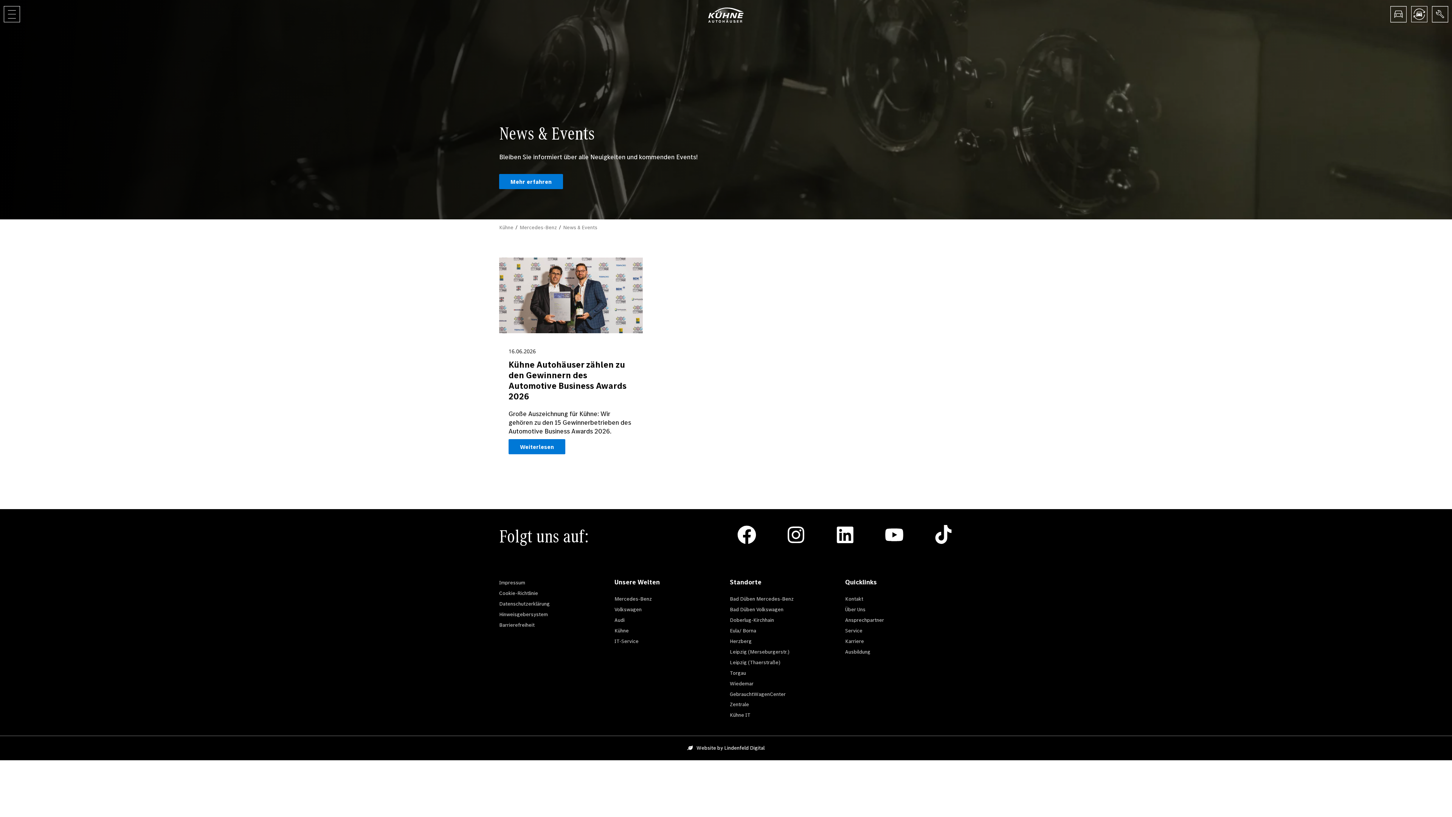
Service (854, 630)
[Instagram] (795, 534)
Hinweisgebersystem (523, 614)
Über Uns (855, 609)
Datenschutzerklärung (524, 603)
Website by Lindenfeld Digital (731, 747)
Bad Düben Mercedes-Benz (762, 598)
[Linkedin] (845, 534)
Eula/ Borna (743, 630)
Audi (619, 620)
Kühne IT (740, 714)
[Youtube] (894, 534)
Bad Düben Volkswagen (756, 609)
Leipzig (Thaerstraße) (755, 662)
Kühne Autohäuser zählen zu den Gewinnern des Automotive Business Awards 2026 (568, 380)
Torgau (738, 672)
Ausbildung (857, 651)
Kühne (506, 227)
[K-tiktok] (943, 534)
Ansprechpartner (864, 620)
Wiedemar (742, 683)
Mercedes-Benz (538, 227)
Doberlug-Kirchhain (752, 620)
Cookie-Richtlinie (518, 593)
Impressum (512, 582)
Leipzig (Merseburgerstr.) (760, 651)
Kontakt (854, 598)
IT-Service (626, 641)
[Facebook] (746, 534)
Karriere (854, 641)
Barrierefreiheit (517, 624)
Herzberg (741, 641)
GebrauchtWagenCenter (758, 694)
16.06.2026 (522, 351)
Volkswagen (628, 609)
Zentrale (739, 704)
